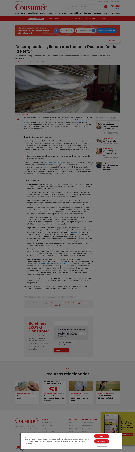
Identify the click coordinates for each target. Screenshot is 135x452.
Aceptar (101, 436)
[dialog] (71, 441)
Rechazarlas (101, 441)
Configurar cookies (102, 446)
